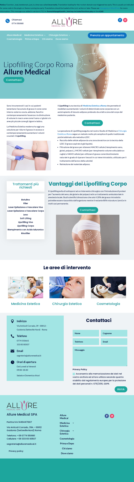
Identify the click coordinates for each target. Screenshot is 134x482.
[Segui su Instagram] (125, 20)
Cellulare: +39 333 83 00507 (21, 438)
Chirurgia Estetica (58, 35)
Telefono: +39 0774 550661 (21, 435)
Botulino (25, 199)
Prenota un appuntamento (107, 35)
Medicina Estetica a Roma (94, 105)
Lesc (25, 214)
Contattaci (14, 80)
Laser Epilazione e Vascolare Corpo (25, 210)
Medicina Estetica (33, 35)
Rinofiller (25, 233)
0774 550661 (23, 340)
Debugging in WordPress (110, 8)
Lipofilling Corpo (25, 225)
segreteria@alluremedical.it (29, 355)
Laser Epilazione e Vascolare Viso (25, 207)
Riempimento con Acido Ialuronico (26, 229)
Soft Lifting (25, 218)
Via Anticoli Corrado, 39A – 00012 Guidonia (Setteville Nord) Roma (24, 429)
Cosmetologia (14, 39)
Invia (121, 389)
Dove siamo (62, 39)
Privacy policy (16, 451)
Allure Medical (14, 35)
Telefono (22, 335)
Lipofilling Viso (25, 222)
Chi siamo (47, 39)
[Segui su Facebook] (120, 20)
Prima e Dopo (32, 39)
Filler (25, 203)
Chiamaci (17, 19)
